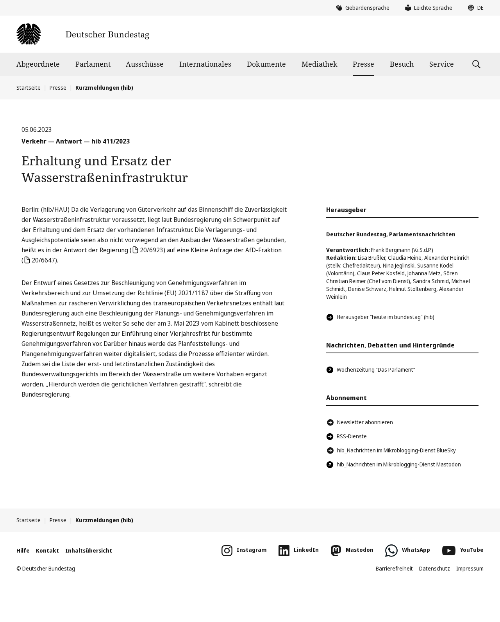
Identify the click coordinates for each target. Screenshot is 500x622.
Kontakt (47, 550)
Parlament (93, 64)
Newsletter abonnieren (365, 422)
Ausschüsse (145, 64)
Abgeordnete (38, 64)
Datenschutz (434, 568)
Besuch (402, 64)
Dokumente (266, 64)
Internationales (205, 64)
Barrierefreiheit (394, 568)
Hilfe (23, 550)
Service (441, 64)
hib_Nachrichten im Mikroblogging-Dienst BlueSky (396, 450)
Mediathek (320, 64)
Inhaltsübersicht (88, 550)
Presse (363, 64)
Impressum (470, 568)
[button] (474, 8)
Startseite (28, 87)
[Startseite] (82, 34)
